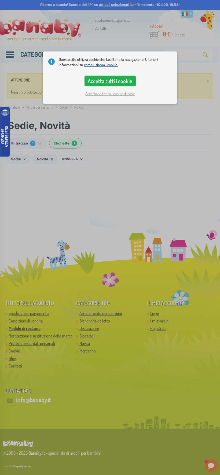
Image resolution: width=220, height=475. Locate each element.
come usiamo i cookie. (101, 64)
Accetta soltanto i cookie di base (110, 93)
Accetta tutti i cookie (110, 80)
